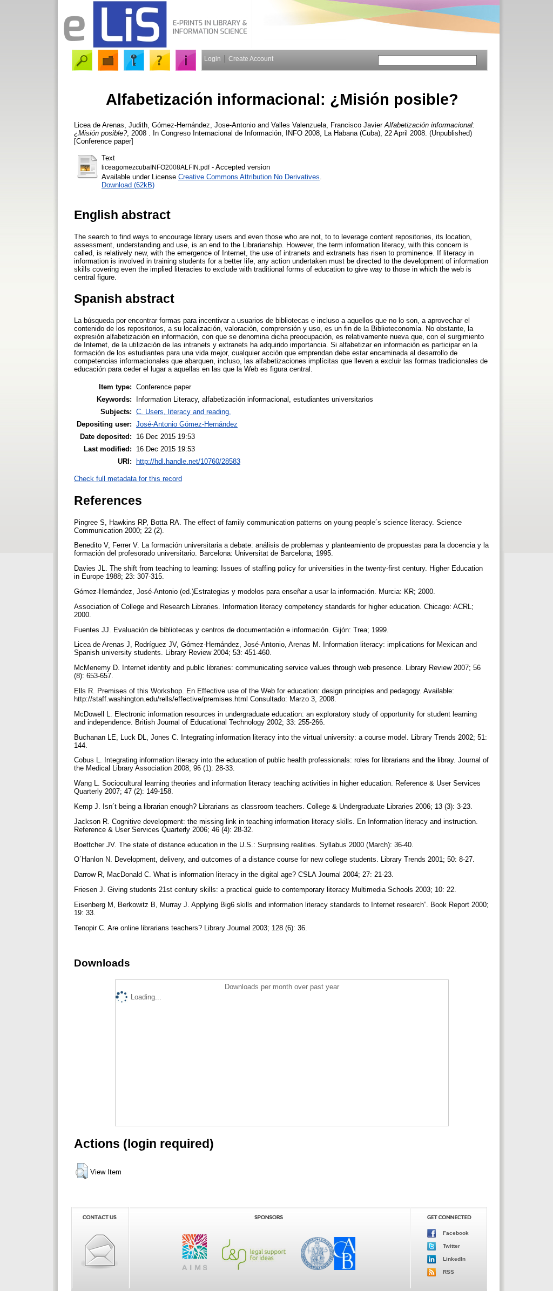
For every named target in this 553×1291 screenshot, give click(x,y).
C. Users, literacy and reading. (183, 412)
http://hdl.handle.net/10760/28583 (188, 461)
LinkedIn (453, 1259)
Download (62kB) (128, 185)
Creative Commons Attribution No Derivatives (249, 177)
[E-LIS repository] (155, 46)
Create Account (250, 59)
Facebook (455, 1233)
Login (212, 59)
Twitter (450, 1246)
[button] (82, 1171)
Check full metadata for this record (128, 479)
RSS (447, 1272)
